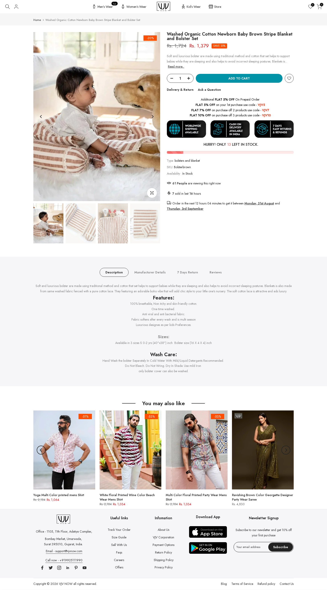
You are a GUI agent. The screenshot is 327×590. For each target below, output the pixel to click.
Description (114, 272)
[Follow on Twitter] (51, 567)
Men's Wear (106, 6)
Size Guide (119, 537)
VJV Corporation (163, 537)
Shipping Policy (164, 560)
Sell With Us (119, 545)
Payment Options (163, 545)
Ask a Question (209, 89)
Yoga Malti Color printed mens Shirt (58, 495)
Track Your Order (119, 529)
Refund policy (266, 584)
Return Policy (163, 552)
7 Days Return (187, 272)
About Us (163, 529)
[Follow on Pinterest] (76, 567)
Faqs (119, 552)
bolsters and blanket (187, 160)
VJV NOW (66, 584)
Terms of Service (242, 584)
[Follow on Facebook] (42, 567)
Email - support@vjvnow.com (64, 551)
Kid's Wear (194, 6)
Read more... (176, 67)
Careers (119, 560)
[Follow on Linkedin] (68, 567)
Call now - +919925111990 (64, 560)
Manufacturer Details (150, 272)
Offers (119, 567)
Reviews (216, 272)
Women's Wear (136, 6)
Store (217, 6)
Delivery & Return (180, 89)
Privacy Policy (164, 567)
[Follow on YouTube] (85, 567)
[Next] (152, 116)
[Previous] (41, 116)
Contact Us (287, 584)
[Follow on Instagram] (59, 567)
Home (37, 19)
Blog (224, 584)
